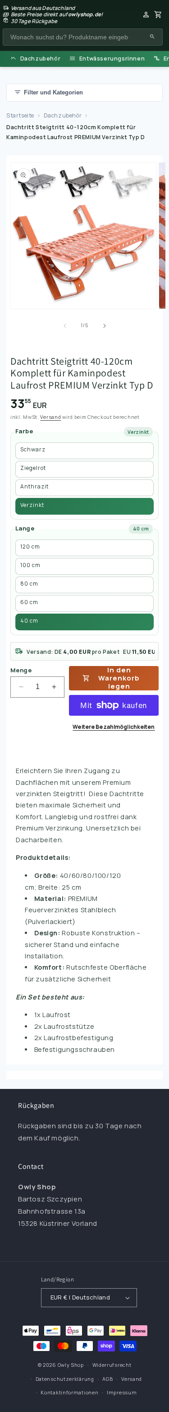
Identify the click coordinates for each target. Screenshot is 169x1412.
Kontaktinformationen (69, 1392)
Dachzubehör (63, 115)
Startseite (20, 115)
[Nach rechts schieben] (104, 326)
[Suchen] (152, 37)
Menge (21, 670)
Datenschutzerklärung (65, 1378)
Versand (50, 416)
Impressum (122, 1392)
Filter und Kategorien (53, 92)
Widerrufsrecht (112, 1364)
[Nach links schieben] (65, 326)
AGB (107, 1378)
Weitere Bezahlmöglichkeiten (114, 727)
